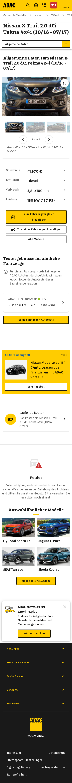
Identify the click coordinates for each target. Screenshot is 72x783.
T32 (69, 15)
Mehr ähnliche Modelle (36, 581)
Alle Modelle (36, 239)
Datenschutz (57, 753)
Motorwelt (13, 703)
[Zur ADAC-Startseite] (9, 5)
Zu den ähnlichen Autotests (36, 319)
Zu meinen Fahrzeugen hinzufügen (39, 229)
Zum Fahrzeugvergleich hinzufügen (39, 216)
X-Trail (55, 15)
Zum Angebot (36, 386)
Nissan (38, 15)
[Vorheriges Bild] (23, 139)
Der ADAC (12, 689)
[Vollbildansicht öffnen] (64, 83)
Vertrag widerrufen (53, 767)
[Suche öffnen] (28, 5)
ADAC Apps (13, 648)
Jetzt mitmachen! (34, 633)
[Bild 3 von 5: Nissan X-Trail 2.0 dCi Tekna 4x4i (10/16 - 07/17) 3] (56, 127)
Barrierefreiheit (16, 774)
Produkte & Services (18, 662)
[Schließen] (64, 607)
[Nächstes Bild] (49, 139)
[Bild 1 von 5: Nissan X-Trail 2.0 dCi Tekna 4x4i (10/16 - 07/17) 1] (14, 127)
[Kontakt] (44, 5)
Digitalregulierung (18, 767)
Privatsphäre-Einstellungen (24, 760)
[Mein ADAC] (36, 5)
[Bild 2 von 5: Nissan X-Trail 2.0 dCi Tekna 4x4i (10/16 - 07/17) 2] (35, 127)
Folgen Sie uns (15, 676)
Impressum (13, 753)
